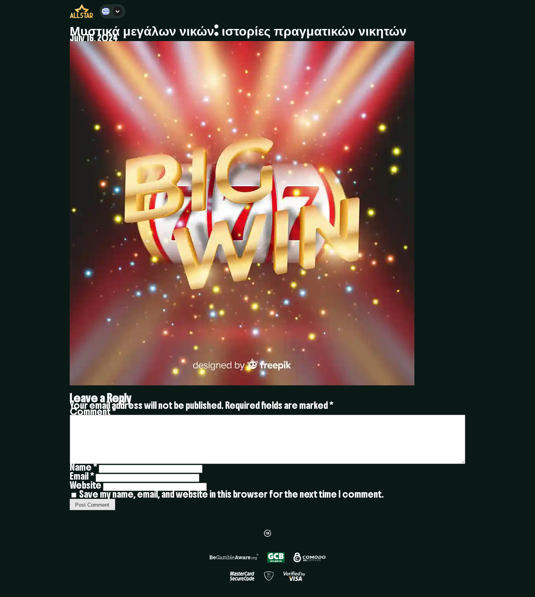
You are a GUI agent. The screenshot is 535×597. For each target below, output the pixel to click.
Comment (93, 411)
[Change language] (112, 11)
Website (85, 485)
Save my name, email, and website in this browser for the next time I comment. (231, 494)
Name (83, 467)
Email (82, 476)
